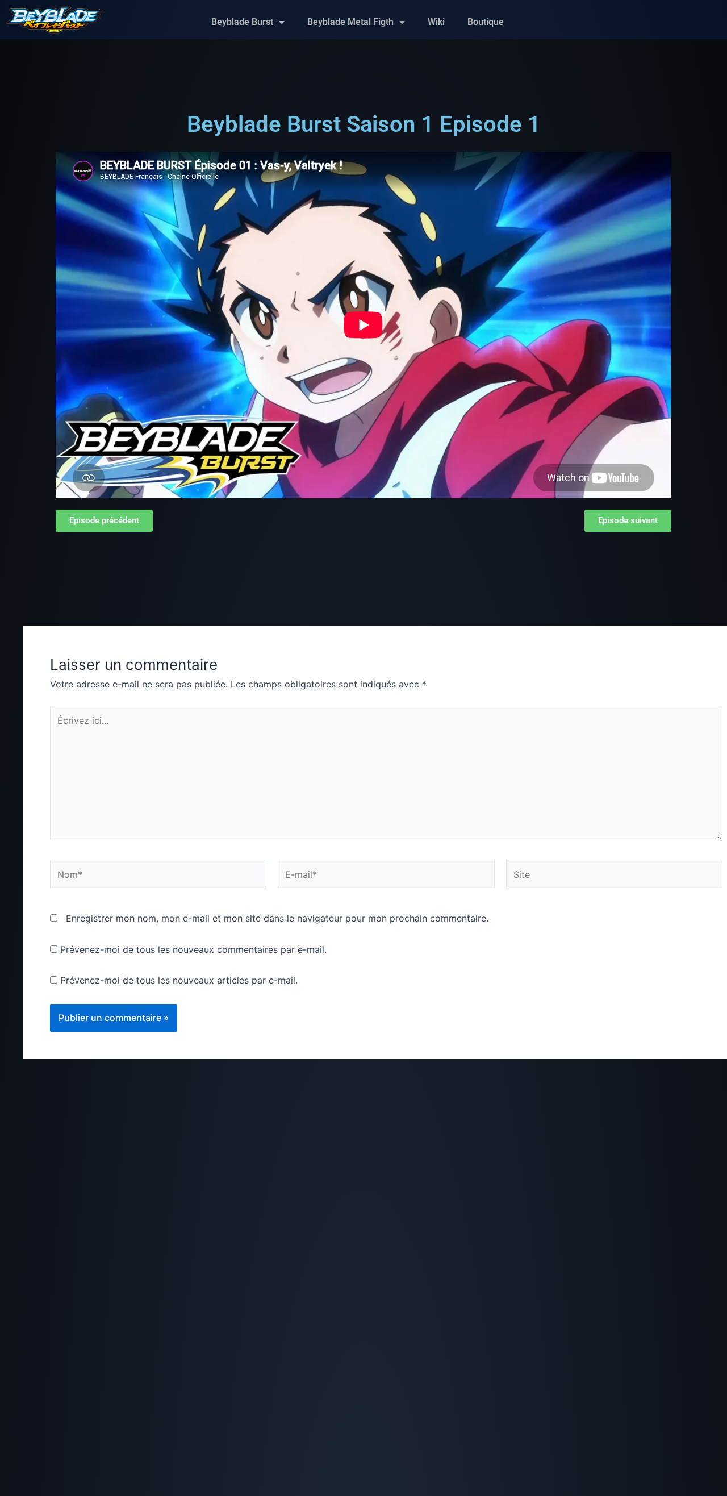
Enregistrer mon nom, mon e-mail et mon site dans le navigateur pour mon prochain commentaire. (277, 918)
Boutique (485, 21)
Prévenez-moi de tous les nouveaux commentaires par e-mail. (193, 949)
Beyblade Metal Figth (350, 21)
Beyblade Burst (242, 21)
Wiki (436, 21)
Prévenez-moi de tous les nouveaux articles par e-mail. (179, 980)
